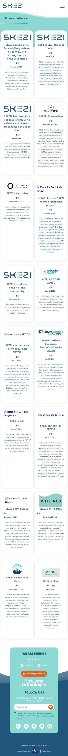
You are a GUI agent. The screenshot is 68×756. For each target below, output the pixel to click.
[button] (61, 6)
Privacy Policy (47, 751)
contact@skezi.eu (36, 674)
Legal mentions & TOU (23, 751)
